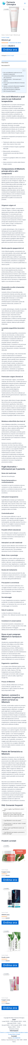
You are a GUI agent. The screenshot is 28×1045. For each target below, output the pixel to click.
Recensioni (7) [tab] (6, 65)
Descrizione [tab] (5, 62)
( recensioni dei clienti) (14, 42)
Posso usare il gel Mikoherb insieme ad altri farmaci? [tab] (13, 828)
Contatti (18, 1034)
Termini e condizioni (5, 1032)
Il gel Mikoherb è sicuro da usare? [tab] (12, 820)
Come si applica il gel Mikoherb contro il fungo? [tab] (13, 809)
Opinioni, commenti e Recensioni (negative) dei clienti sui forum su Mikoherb (14, 86)
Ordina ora (10, 49)
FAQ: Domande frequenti (9, 91)
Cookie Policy (11, 1034)
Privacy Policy (14, 1032)
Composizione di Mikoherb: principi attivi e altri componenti (14, 76)
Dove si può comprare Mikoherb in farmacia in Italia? (14, 83)
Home (3, 35)
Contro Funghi (9, 35)
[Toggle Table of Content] (23, 70)
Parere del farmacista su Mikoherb (12, 89)
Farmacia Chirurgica (11, 3)
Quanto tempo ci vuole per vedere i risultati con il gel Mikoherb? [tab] (14, 824)
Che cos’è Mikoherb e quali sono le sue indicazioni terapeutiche (12, 73)
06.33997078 (16, 1038)
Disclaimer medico (23, 1032)
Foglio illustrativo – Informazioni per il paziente (12, 80)
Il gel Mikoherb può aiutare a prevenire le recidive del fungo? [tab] (13, 833)
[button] (23, 9)
